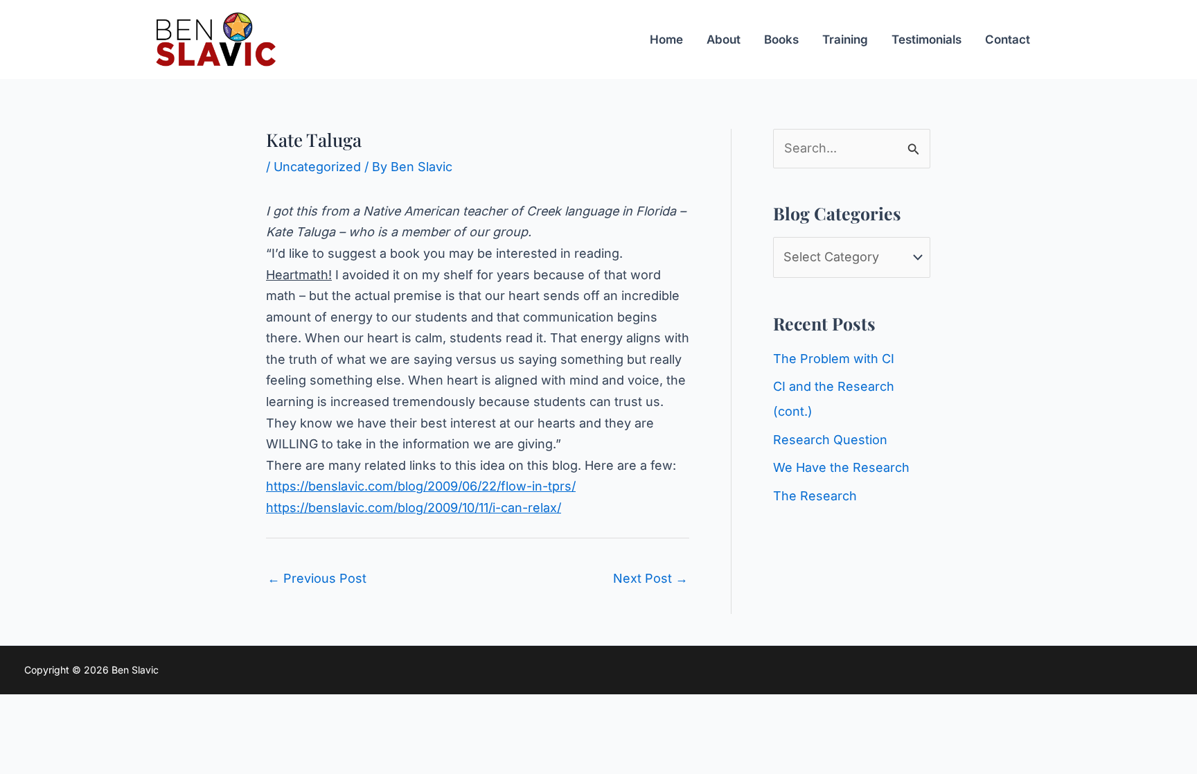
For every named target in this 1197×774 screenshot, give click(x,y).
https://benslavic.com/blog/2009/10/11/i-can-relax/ (413, 507)
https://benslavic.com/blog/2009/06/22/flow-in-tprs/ (421, 486)
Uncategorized (317, 166)
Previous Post (316, 578)
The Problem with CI (833, 358)
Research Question (830, 439)
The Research (815, 496)
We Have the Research (841, 467)
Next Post (650, 578)
